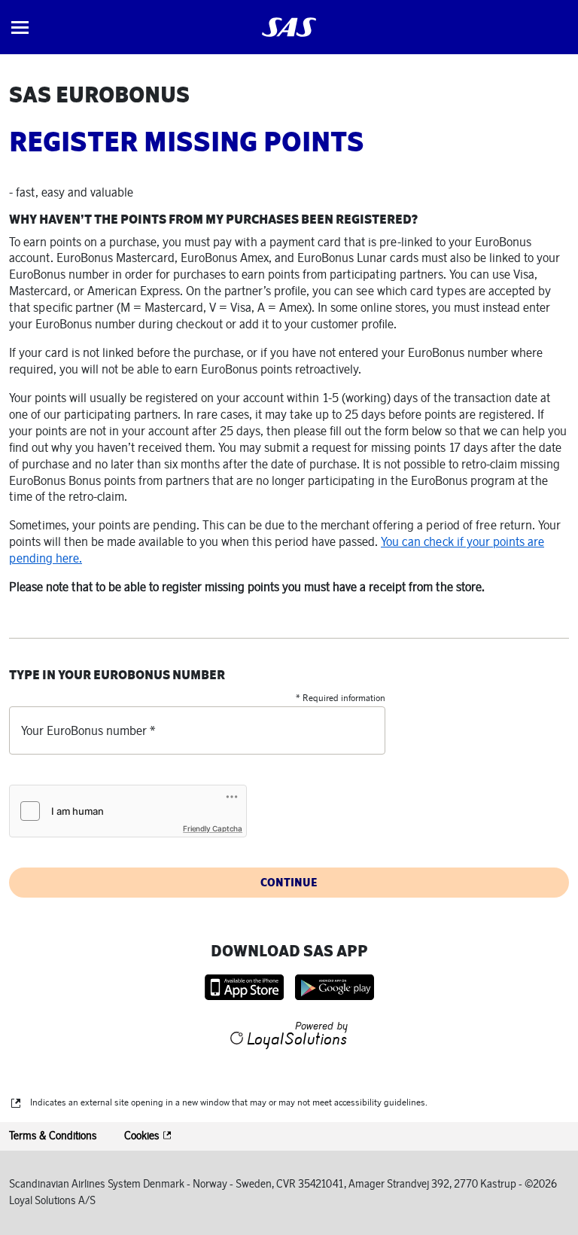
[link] (289, 27)
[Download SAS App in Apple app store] (244, 987)
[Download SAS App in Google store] (334, 987)
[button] (20, 27)
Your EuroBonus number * (88, 730)
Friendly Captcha (212, 828)
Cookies (143, 1135)
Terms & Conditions (53, 1135)
